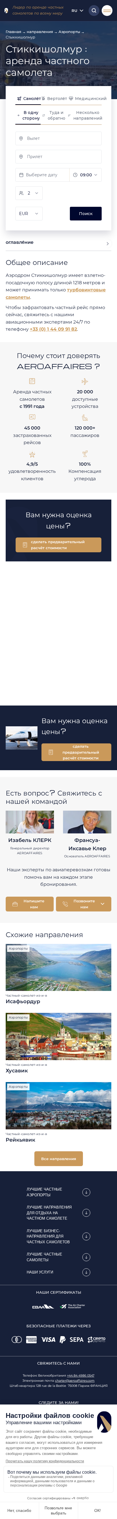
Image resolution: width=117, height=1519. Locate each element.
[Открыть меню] (107, 10)
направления (40, 31)
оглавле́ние (20, 242)
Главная (13, 31)
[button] (58, 544)
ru (74, 10)
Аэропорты (69, 31)
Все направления (58, 1158)
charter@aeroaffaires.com (75, 1381)
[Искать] (92, 10)
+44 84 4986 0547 (80, 1375)
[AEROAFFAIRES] (6, 10)
